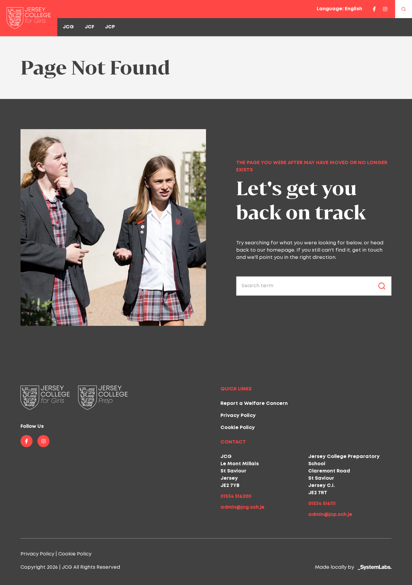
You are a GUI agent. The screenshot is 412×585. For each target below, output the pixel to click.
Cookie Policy (237, 427)
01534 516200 (235, 496)
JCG (68, 27)
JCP (110, 27)
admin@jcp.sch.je (330, 514)
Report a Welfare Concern (254, 403)
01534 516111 (322, 503)
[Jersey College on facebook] (374, 9)
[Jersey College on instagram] (385, 9)
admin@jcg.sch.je (242, 507)
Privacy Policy (238, 415)
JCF (89, 27)
